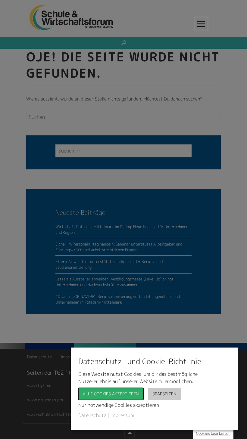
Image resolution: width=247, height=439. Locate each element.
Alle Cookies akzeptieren (111, 394)
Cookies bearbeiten (213, 433)
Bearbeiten (164, 394)
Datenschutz (92, 415)
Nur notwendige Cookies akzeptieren (118, 405)
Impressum (122, 415)
